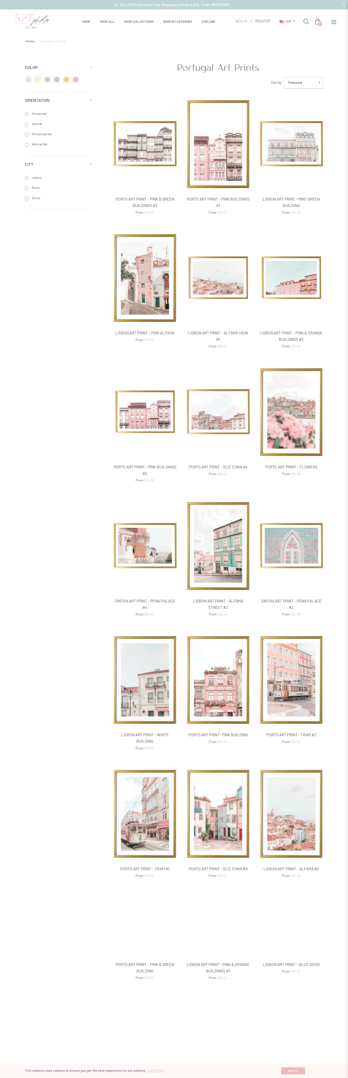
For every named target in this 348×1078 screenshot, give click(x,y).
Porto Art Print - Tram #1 (145, 869)
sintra (35, 198)
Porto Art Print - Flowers (291, 467)
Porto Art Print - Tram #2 (291, 735)
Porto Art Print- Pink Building (218, 735)
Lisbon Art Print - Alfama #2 (291, 869)
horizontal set (41, 134)
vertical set (39, 144)
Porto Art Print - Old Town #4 (218, 467)
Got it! (293, 1071)
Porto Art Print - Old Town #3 (218, 869)
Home (30, 41)
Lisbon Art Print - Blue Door (291, 997)
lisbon (36, 178)
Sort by (276, 83)
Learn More (155, 1071)
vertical (36, 124)
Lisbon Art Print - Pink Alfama (144, 333)
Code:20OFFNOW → (218, 4)
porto (35, 188)
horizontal (38, 114)
